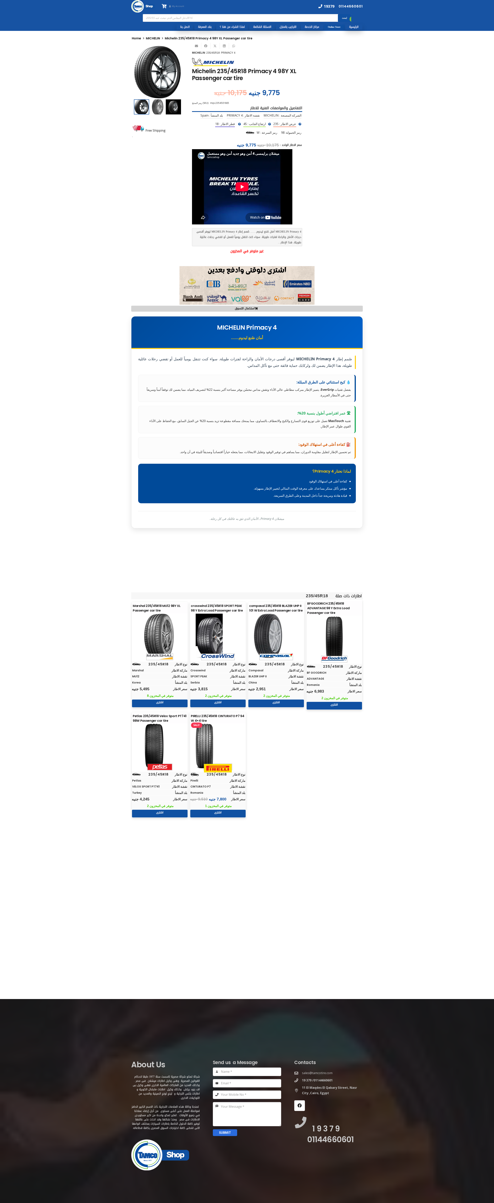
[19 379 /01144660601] (298, 1080)
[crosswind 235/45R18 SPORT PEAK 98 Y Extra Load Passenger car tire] (218, 636)
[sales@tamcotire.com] (298, 1073)
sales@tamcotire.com (317, 1073)
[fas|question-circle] (300, 124)
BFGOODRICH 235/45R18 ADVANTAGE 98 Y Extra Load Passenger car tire (328, 608)
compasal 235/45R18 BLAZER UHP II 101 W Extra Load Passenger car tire (276, 608)
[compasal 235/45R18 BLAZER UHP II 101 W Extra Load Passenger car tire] (276, 636)
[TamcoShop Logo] (143, 6)
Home (136, 38)
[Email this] (196, 46)
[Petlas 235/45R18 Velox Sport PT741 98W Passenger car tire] (160, 746)
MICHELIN (153, 38)
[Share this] (206, 46)
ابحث (344, 17)
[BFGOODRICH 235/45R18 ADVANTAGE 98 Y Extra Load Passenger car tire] (334, 638)
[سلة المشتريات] (164, 6)
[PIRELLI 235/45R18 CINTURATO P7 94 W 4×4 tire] (218, 746)
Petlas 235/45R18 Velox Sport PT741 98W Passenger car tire (160, 718)
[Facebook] (299, 1105)
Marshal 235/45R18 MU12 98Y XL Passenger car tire (157, 608)
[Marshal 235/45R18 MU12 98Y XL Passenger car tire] (160, 636)
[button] (175, 52)
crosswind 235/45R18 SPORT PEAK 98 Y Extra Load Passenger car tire (217, 608)
